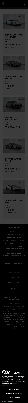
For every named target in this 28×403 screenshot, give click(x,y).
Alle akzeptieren (14, 389)
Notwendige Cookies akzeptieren (14, 393)
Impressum (4, 401)
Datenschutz (10, 401)
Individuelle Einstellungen (14, 397)
